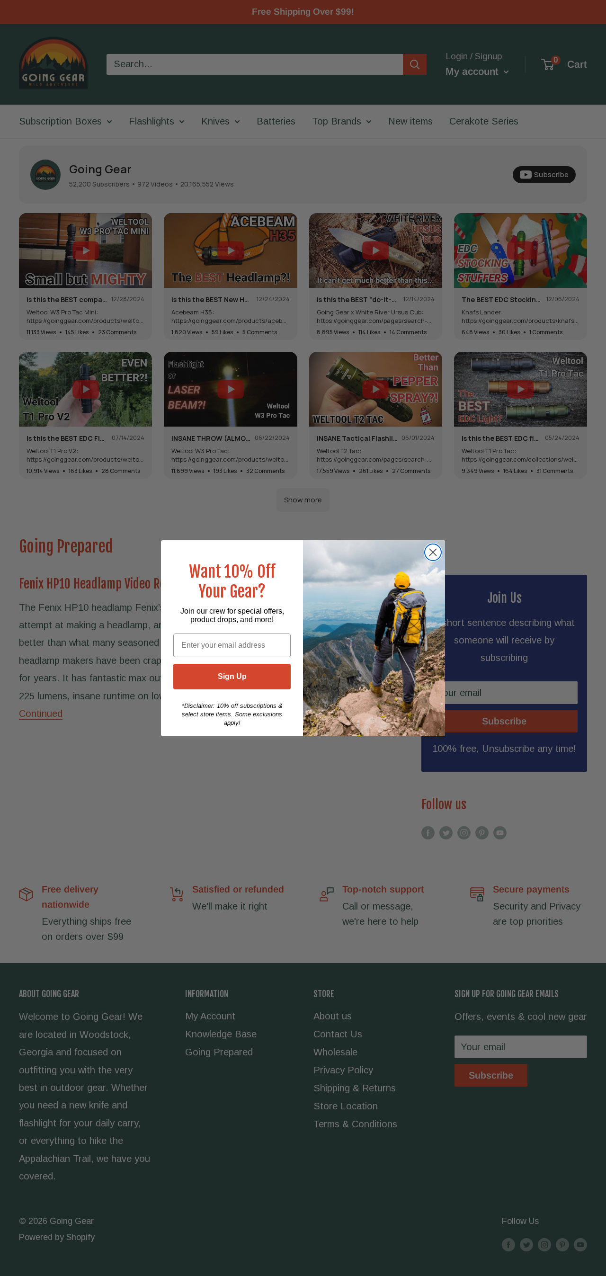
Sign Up (232, 676)
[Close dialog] (433, 552)
